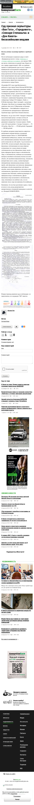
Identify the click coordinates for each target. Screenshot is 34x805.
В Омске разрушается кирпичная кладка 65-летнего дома (16, 611)
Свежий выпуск (24, 714)
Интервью (23, 725)
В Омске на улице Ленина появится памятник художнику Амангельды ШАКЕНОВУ (15, 385)
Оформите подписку (20, 692)
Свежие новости (8, 493)
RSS (21, 768)
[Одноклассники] (24, 326)
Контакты (23, 754)
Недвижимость (9, 561)
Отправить (5, 376)
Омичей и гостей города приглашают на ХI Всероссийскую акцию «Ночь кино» (14, 543)
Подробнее (14, 793)
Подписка (23, 764)
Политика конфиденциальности (14, 789)
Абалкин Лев (10, 310)
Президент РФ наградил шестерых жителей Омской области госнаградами (15, 497)
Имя (2, 348)
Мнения (22, 729)
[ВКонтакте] (22, 326)
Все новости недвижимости (9, 639)
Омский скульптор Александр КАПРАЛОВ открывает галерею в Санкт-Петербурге (14, 400)
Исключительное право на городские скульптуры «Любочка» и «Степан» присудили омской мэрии (16, 392)
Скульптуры (5, 321)
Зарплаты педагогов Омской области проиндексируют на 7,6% (13, 505)
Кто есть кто (24, 721)
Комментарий (5, 355)
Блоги (22, 737)
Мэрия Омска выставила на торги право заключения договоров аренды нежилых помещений (15, 620)
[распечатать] (16, 328)
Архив (22, 741)
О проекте (23, 751)
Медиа (22, 717)
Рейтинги (23, 733)
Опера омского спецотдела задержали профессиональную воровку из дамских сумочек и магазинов (16, 528)
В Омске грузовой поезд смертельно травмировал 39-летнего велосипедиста (14, 519)
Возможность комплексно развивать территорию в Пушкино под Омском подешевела (14, 630)
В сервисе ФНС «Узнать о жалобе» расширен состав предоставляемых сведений (15, 536)
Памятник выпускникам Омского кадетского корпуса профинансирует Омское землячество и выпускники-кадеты (16, 408)
